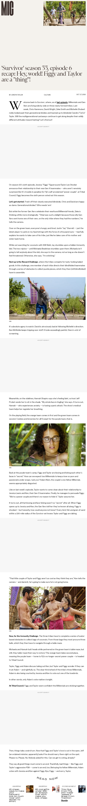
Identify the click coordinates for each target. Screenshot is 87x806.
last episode (62, 102)
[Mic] (7, 8)
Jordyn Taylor (17, 95)
